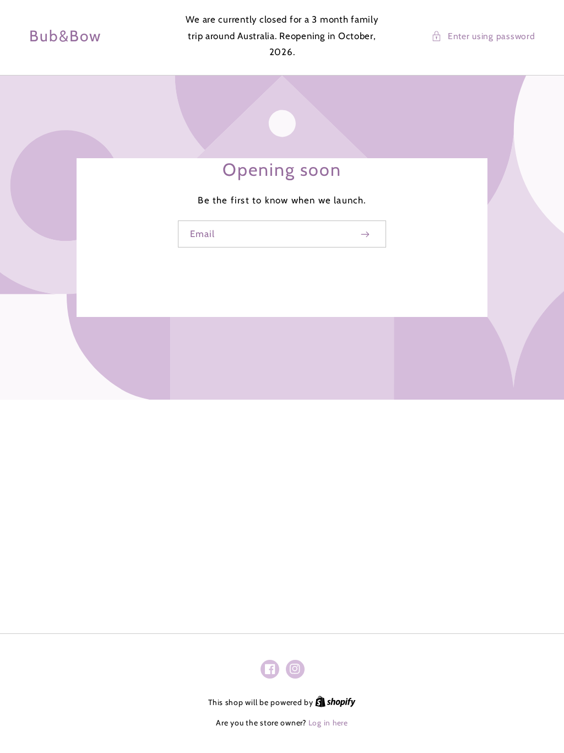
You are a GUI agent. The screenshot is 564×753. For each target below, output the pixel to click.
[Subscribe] (365, 234)
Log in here (328, 722)
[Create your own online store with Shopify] (335, 702)
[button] (483, 36)
